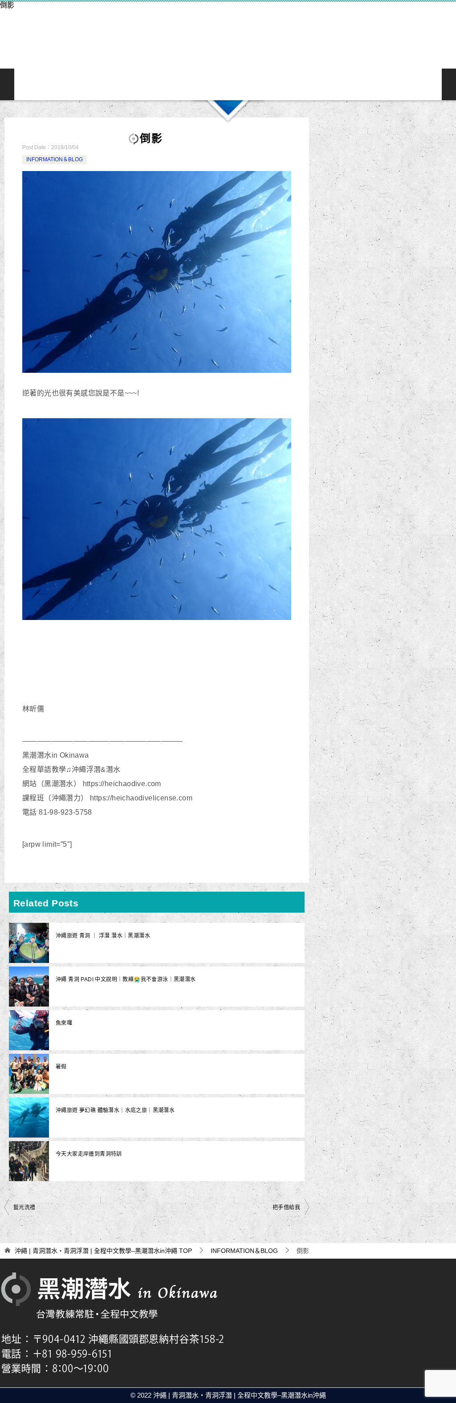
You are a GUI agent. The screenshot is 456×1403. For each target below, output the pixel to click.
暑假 (61, 1067)
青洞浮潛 (85, 84)
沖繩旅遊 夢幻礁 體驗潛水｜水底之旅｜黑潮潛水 (115, 1110)
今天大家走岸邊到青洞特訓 (89, 1154)
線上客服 (342, 84)
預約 (370, 84)
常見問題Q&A (313, 84)
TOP (103, 1250)
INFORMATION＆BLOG (399, 84)
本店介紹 (256, 84)
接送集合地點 (285, 84)
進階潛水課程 (228, 84)
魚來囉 (64, 1023)
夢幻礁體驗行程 (171, 84)
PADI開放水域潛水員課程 (199, 84)
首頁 (28, 84)
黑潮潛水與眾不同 (57, 84)
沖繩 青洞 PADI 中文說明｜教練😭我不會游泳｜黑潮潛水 (126, 979)
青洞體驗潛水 (114, 84)
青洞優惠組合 (142, 84)
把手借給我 (286, 1207)
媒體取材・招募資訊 (427, 84)
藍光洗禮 (24, 1207)
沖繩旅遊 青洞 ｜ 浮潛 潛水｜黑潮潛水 (103, 936)
